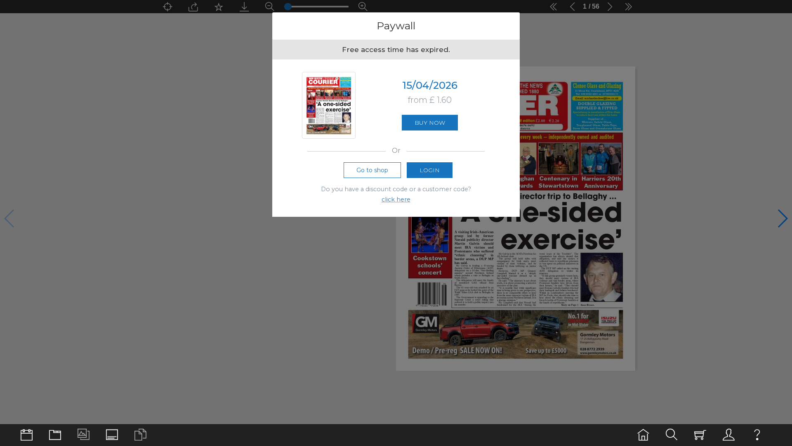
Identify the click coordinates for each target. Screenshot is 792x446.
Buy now (430, 122)
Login (430, 170)
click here (396, 199)
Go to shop (372, 170)
